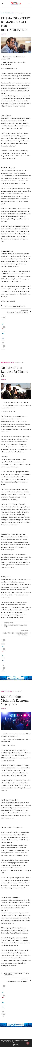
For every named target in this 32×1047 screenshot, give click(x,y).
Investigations (5, 13)
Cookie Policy (10, 1042)
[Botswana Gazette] (16, 3)
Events (3, 691)
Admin (4, 34)
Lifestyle (9, 691)
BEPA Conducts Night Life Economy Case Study (15, 700)
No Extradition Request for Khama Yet (14, 371)
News (12, 13)
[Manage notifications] (27, 1043)
